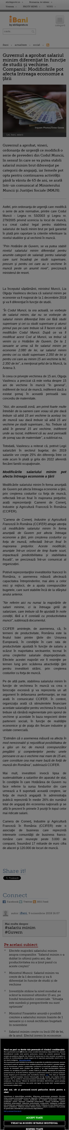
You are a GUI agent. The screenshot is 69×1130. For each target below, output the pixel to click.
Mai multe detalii (25, 1060)
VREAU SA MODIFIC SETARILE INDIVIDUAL (34, 1123)
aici (47, 1075)
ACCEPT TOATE (34, 1118)
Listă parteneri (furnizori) (12, 1111)
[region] (34, 1084)
